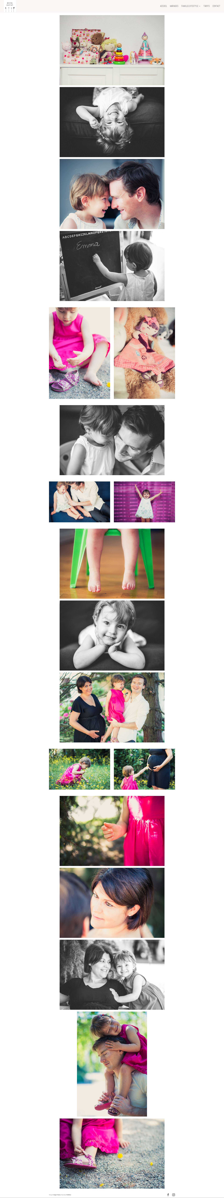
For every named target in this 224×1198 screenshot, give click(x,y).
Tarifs (206, 6)
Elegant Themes (56, 1195)
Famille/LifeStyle (189, 6)
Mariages (174, 6)
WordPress (68, 1195)
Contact (216, 6)
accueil (163, 6)
